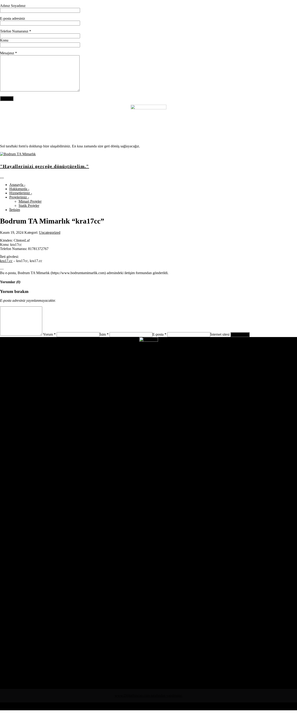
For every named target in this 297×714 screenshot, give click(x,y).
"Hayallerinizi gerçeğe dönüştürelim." (44, 166)
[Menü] (2, 178)
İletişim (14, 210)
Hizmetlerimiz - (20, 193)
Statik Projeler (29, 206)
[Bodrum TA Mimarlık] (18, 154)
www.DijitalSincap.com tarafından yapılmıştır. (148, 696)
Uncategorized (49, 232)
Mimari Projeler (30, 201)
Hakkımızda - (19, 189)
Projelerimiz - (19, 197)
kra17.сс (6, 261)
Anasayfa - (17, 185)
